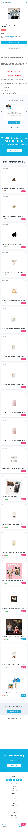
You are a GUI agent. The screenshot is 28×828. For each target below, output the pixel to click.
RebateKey (4, 824)
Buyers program (14, 815)
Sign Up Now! (14, 150)
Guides (14, 809)
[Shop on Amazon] (14, 728)
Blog (14, 800)
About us (14, 796)
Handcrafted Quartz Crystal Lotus (10, 36)
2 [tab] (14, 23)
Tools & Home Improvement (7, 392)
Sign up (14, 786)
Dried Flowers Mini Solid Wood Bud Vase (12, 524)
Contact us (14, 798)
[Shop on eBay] (14, 734)
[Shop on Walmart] (14, 723)
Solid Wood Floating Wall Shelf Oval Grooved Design (14, 552)
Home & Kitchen (5, 168)
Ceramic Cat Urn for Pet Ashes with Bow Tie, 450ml (14, 412)
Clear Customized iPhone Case (9, 496)
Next (26, 111)
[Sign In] (24, 2)
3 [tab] (15, 23)
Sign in (14, 788)
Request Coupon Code (14, 42)
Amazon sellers (14, 790)
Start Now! (14, 122)
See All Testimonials (15, 127)
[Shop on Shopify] (14, 745)
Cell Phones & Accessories (7, 476)
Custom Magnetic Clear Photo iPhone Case (12, 580)
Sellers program (14, 817)
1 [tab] (12, 23)
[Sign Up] (26, 2)
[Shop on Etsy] (14, 739)
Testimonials (14, 805)
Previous (2, 111)
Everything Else (16, 37)
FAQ (14, 807)
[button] (25, 168)
